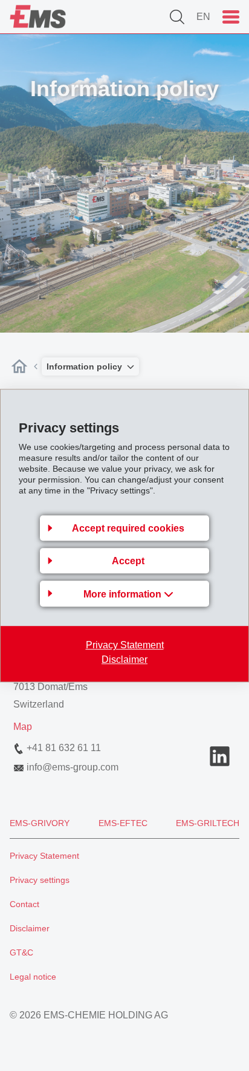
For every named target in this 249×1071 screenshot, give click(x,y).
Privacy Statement (125, 645)
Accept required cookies (128, 528)
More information (123, 594)
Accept (128, 561)
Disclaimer (124, 659)
